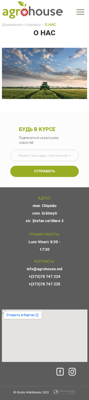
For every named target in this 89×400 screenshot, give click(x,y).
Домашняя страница (21, 24)
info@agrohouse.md (44, 269)
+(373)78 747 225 (44, 284)
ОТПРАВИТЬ (44, 171)
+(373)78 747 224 (44, 276)
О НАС (50, 24)
